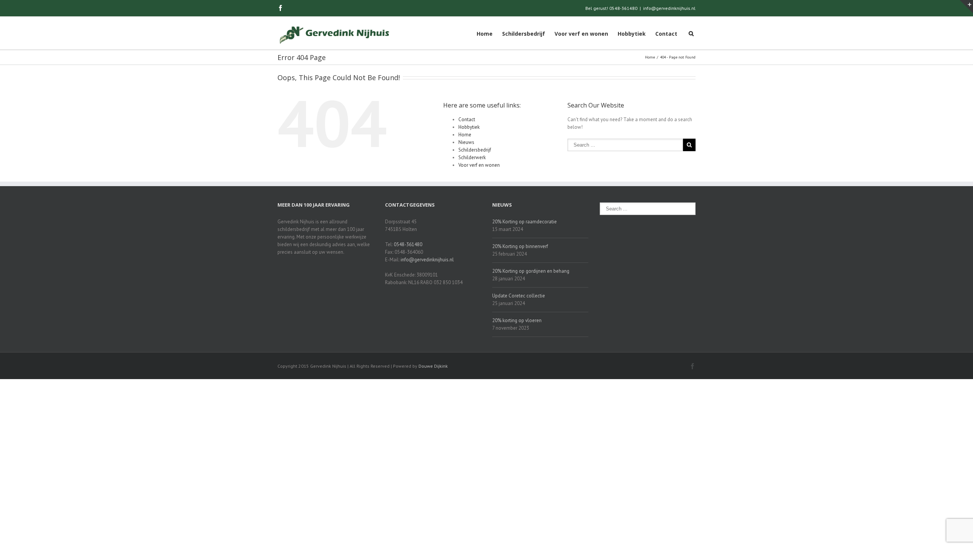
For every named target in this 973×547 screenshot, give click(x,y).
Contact (666, 33)
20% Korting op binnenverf (520, 246)
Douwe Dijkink (433, 366)
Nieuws (466, 142)
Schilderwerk (472, 157)
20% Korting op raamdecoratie (524, 221)
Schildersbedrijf (523, 33)
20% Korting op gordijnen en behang (530, 271)
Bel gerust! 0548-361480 (611, 8)
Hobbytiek (632, 33)
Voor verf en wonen (581, 33)
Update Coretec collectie (518, 295)
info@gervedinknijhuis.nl (669, 8)
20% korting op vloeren (517, 320)
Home (485, 33)
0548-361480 (408, 244)
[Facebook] (280, 8)
